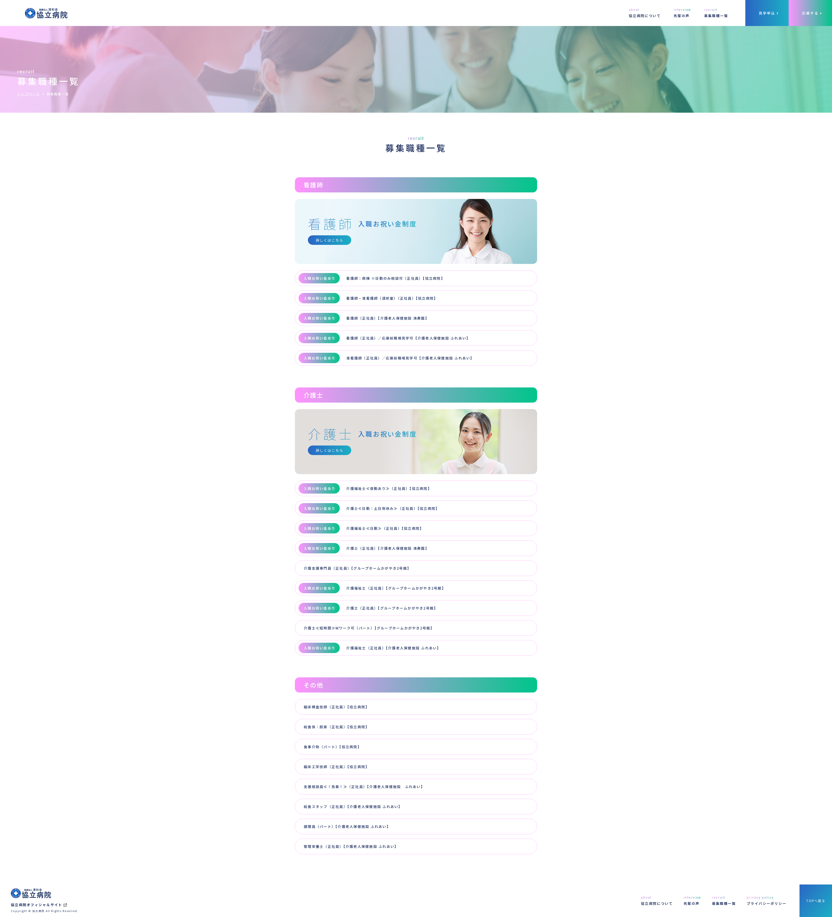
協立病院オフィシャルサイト (36, 904)
